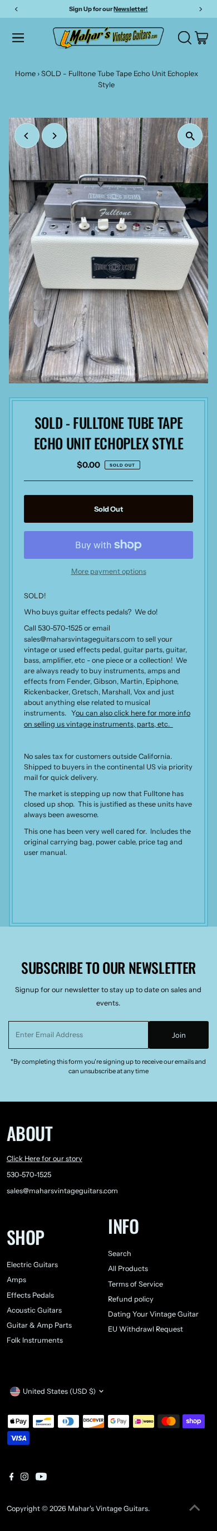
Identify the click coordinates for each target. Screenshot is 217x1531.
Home (25, 73)
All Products (128, 1268)
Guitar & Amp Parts (39, 1325)
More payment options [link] (108, 571)
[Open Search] (184, 37)
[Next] (54, 135)
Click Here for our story (44, 1158)
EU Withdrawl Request (145, 1329)
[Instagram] (24, 1478)
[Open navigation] (29, 38)
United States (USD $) (59, 1391)
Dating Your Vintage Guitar (153, 1314)
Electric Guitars (32, 1264)
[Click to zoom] (190, 135)
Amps (16, 1279)
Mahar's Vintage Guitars (108, 1508)
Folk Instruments (35, 1340)
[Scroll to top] (195, 1509)
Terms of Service (135, 1284)
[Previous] (27, 135)
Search (119, 1253)
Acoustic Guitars (34, 1310)
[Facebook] (12, 1478)
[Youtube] (41, 1478)
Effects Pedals (30, 1295)
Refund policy (131, 1299)
